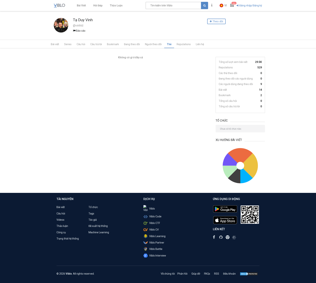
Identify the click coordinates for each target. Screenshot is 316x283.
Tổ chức (93, 207)
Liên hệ (200, 44)
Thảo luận (62, 225)
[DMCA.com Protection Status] (249, 273)
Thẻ (169, 44)
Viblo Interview (157, 255)
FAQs (207, 273)
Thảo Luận (116, 5)
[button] (223, 5)
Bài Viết (81, 5)
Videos (60, 219)
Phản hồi (182, 273)
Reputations (184, 44)
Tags (91, 213)
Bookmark (113, 44)
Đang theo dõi (132, 44)
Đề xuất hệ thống (98, 225)
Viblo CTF (154, 223)
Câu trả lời (96, 44)
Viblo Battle (155, 249)
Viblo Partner (156, 242)
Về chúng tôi (168, 273)
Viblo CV (154, 229)
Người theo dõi (153, 44)
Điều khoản (229, 273)
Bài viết (55, 44)
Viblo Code (155, 216)
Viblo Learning (157, 236)
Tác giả (93, 219)
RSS (216, 273)
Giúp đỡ (195, 273)
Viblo (152, 208)
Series (68, 44)
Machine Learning (99, 232)
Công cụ (61, 232)
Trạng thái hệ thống (68, 238)
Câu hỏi (81, 44)
